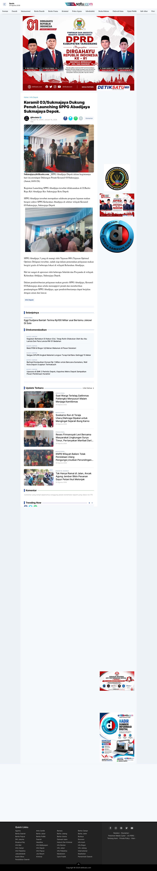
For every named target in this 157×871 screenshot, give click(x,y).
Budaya (81, 836)
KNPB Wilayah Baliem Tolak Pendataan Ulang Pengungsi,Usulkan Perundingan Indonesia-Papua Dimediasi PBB (73, 457)
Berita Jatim (82, 834)
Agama (18, 831)
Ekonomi (81, 839)
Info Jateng (82, 848)
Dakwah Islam (118, 11)
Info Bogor (82, 845)
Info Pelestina (62, 851)
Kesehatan (82, 854)
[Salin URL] (81, 118)
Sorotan (5, 11)
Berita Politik (41, 836)
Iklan (133, 838)
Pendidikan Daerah (22, 859)
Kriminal (65, 11)
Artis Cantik (40, 831)
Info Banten (61, 845)
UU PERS (130, 836)
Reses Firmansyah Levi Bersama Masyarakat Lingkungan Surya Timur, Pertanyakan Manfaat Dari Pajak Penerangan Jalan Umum (73, 437)
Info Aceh (81, 842)
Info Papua (40, 851)
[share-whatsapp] (76, 118)
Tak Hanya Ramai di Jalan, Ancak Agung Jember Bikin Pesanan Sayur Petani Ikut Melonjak (73, 476)
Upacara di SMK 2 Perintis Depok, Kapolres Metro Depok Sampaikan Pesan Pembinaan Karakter (56, 372)
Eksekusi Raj (20, 842)
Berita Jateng (62, 834)
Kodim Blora (19, 857)
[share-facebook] (65, 118)
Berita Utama (53, 11)
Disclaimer (125, 833)
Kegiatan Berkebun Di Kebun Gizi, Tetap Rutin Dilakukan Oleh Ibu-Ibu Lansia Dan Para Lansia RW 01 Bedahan (57, 340)
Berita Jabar (40, 834)
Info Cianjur (19, 848)
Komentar (89, 118)
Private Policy (124, 838)
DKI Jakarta (19, 839)
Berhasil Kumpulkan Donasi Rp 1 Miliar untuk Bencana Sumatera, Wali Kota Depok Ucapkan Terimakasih (57, 363)
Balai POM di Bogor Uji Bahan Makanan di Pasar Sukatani (51, 348)
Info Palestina (20, 851)
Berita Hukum (103, 11)
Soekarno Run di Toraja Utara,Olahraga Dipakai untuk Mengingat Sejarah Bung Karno (72, 418)
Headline (39, 842)
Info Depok (29, 300)
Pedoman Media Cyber (117, 836)
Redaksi (116, 833)
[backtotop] (78, 865)
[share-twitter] (71, 118)
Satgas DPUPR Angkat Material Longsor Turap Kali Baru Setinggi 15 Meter (59, 355)
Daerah (14, 11)
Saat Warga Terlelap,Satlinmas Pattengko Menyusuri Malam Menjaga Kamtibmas (72, 398)
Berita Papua (20, 836)
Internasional (25, 11)
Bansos (59, 831)
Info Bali (18, 845)
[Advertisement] (117, 127)
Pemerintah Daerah (85, 857)
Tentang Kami (112, 838)
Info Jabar (144, 11)
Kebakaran (61, 854)
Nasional (61, 393)
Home (26, 97)
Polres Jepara (77, 11)
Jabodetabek (90, 11)
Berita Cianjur (83, 831)
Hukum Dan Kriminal (64, 842)
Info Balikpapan (42, 845)
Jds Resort (40, 854)
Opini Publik (132, 11)
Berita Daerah (39, 11)
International (82, 851)
